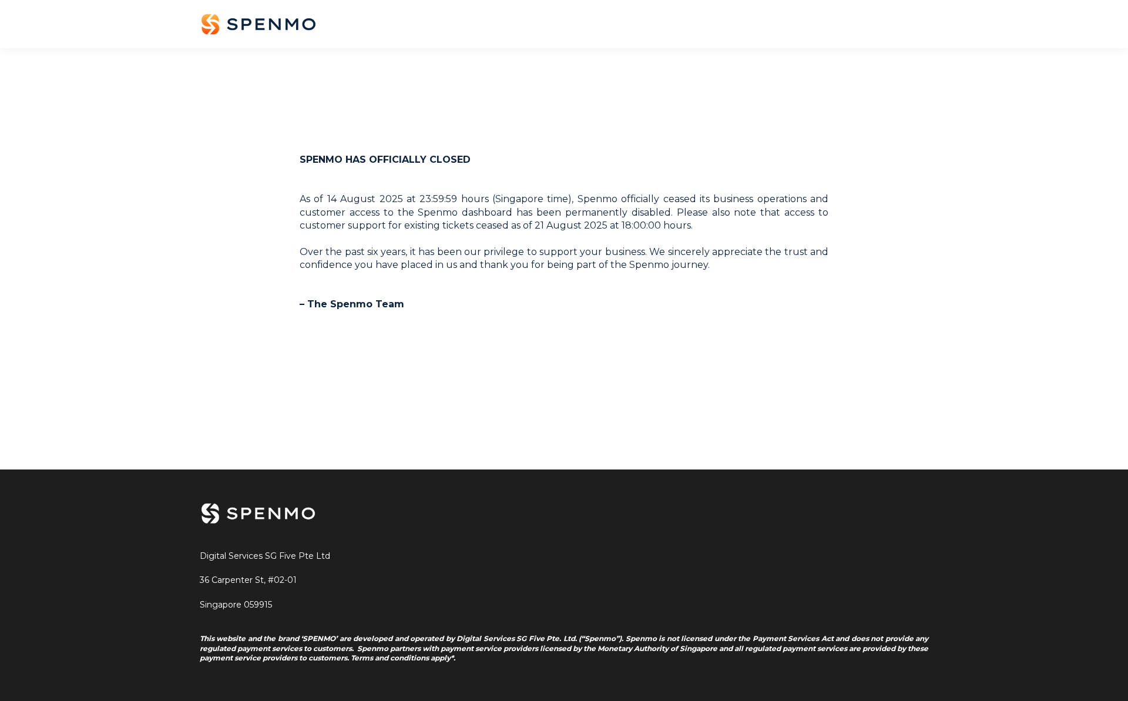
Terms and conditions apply (401, 657)
